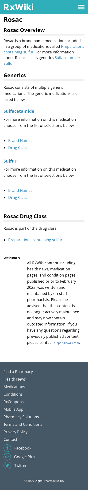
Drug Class (17, 147)
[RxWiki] (18, 7)
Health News (15, 379)
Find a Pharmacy (18, 371)
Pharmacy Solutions (21, 416)
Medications (14, 386)
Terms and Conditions (23, 424)
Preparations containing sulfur (35, 239)
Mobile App (13, 409)
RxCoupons (14, 401)
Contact (10, 439)
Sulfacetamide (67, 57)
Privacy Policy (15, 431)
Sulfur (9, 63)
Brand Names (20, 140)
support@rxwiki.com (66, 343)
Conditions (13, 394)
